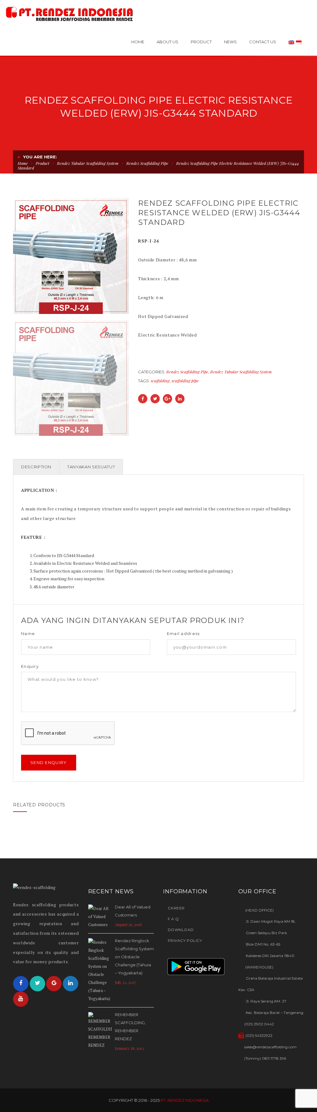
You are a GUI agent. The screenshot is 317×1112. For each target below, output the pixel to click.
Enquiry (30, 666)
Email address (183, 633)
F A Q (173, 919)
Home (23, 163)
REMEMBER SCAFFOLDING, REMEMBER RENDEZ (130, 1026)
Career (176, 908)
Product (42, 163)
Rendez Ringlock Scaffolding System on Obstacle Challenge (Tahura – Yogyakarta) (134, 956)
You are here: (40, 156)
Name (28, 633)
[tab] (36, 467)
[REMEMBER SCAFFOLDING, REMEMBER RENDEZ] (100, 1030)
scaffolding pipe (185, 380)
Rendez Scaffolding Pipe (147, 163)
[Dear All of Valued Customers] (100, 916)
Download (181, 929)
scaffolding (160, 380)
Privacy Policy (185, 940)
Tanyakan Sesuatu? (91, 466)
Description (36, 466)
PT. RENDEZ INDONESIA (185, 1100)
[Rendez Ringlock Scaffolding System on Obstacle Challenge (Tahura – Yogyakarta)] (100, 970)
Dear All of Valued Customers (132, 910)
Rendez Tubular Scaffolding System (88, 163)
